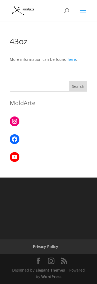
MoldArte (22, 103)
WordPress (51, 276)
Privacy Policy (45, 246)
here (72, 59)
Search (78, 86)
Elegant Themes (50, 270)
